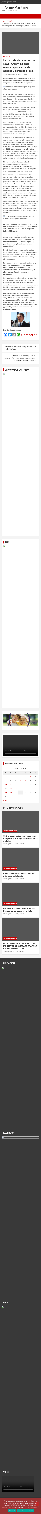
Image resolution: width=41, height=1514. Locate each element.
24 (6, 792)
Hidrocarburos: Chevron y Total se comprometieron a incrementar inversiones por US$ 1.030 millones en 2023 (20, 358)
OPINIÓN (6, 57)
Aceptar (12, 1511)
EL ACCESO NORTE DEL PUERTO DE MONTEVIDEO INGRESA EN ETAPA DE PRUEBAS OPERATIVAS (20, 946)
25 (11, 792)
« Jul (5, 800)
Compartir (29, 335)
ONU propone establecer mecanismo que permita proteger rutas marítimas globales (20, 838)
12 (16, 784)
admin (25, 75)
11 (11, 784)
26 (16, 792)
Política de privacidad (25, 1511)
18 (11, 788)
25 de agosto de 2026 (10, 844)
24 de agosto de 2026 (10, 914)
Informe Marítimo (15, 7)
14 (25, 784)
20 (20, 788)
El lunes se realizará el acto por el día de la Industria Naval (20, 348)
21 (25, 788)
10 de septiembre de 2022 (12, 75)
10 (6, 784)
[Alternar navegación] (4, 16)
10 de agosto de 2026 (10, 951)
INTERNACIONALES (13, 808)
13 (20, 784)
